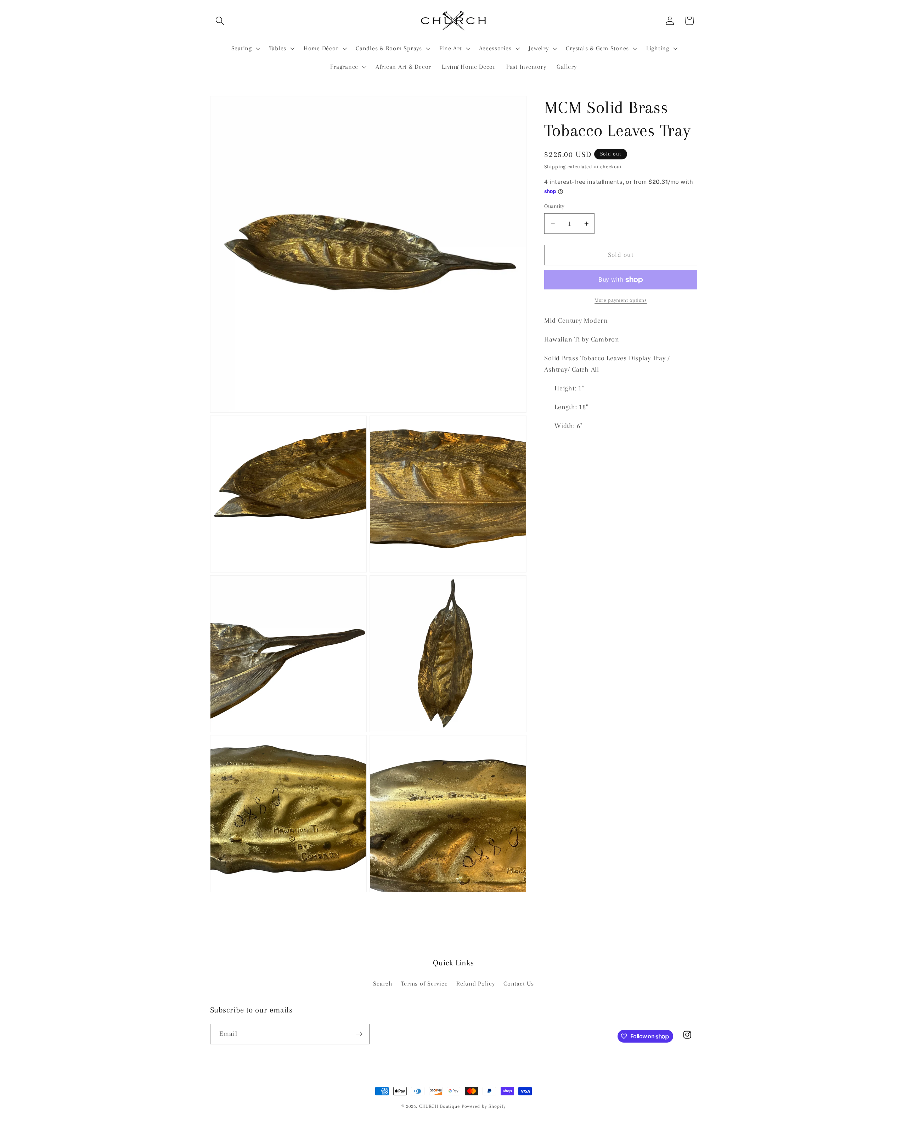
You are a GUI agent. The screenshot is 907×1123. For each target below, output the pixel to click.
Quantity (554, 206)
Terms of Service (424, 983)
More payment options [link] (621, 300)
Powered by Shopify (484, 1106)
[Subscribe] (359, 1034)
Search (383, 983)
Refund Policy (475, 983)
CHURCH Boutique (439, 1106)
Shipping (555, 166)
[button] (220, 20)
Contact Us (518, 983)
